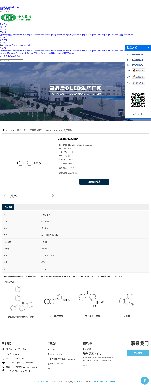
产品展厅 (3, 48)
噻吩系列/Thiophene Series (91, 35)
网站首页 (21, 130)
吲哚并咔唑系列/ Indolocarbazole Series (35, 35)
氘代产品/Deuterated (73, 35)
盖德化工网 (98, 382)
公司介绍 (19, 45)
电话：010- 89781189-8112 (17, 358)
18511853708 (5, 9)
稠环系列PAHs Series (110, 35)
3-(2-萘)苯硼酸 (56, 316)
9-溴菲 (127, 316)
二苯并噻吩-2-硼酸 (91, 316)
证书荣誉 (3, 56)
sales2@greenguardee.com (9, 7)
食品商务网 (110, 382)
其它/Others (20, 53)
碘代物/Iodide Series (58, 35)
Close (6, 45)
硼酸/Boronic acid (14, 35)
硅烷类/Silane (56, 53)
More (49, 368)
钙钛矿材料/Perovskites (42, 53)
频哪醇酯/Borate (68, 53)
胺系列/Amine (10, 53)
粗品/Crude (29, 53)
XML (81, 382)
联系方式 (11, 56)
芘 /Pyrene (4, 35)
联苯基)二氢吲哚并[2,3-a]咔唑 (21, 317)
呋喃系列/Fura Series (126, 35)
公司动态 (27, 45)
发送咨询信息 (94, 182)
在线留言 (18, 56)
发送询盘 (138, 353)
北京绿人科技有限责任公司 (44, 382)
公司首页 (11, 45)
